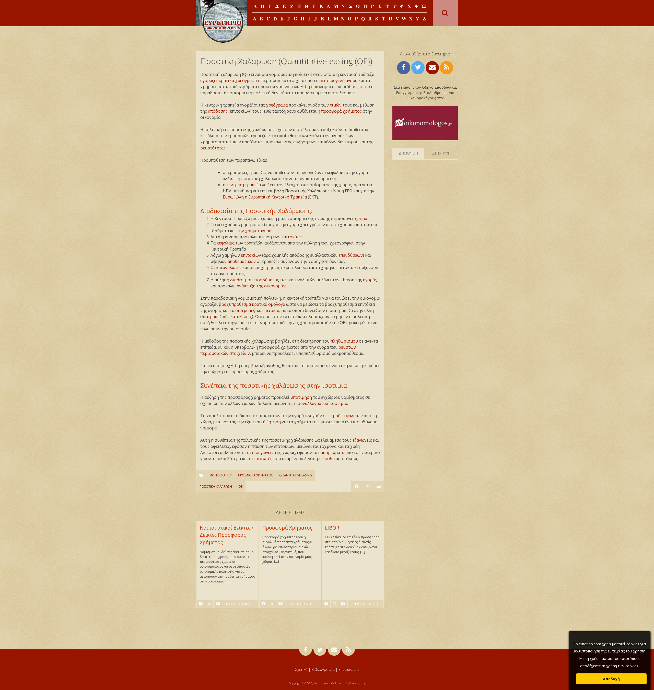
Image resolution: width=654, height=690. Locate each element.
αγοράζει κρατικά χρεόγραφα (228, 80)
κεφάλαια (226, 243)
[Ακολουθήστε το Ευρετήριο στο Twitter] (418, 67)
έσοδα (329, 458)
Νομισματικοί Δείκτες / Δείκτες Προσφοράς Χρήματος (226, 535)
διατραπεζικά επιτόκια (257, 310)
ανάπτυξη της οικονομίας (261, 286)
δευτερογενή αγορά (338, 80)
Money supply (220, 475)
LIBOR (332, 527)
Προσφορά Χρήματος (287, 527)
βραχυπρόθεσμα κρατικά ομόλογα (252, 304)
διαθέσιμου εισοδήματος (254, 280)
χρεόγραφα (277, 105)
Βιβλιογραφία (323, 669)
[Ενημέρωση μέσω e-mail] (432, 67)
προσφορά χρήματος (341, 111)
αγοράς (370, 280)
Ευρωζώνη (233, 197)
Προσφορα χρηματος (255, 475)
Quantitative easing (295, 475)
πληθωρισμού (344, 341)
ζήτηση (273, 422)
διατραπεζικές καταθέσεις (227, 316)
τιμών (336, 105)
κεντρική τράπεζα (243, 185)
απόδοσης (218, 111)
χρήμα (361, 218)
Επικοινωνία (348, 669)
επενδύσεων (350, 255)
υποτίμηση (301, 397)
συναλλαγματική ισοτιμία (322, 403)
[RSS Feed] (446, 67)
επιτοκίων (292, 237)
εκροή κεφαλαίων (346, 415)
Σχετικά (301, 669)
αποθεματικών (242, 261)
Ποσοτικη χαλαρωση (216, 486)
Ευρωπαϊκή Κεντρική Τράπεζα (277, 197)
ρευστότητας (213, 148)
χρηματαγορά (258, 230)
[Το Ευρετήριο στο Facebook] (403, 67)
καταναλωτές (228, 267)
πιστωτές (263, 458)
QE (240, 486)
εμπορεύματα (331, 452)
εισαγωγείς (263, 452)
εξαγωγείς (362, 440)
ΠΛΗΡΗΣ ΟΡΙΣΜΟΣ (238, 604)
